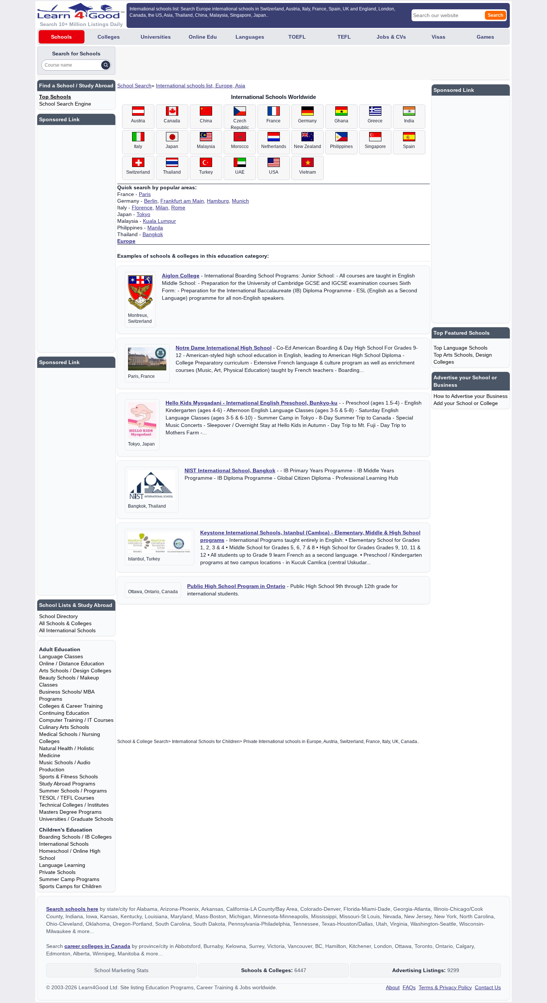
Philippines (341, 146)
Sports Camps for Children (70, 886)
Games (485, 37)
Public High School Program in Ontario (236, 586)
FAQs (409, 987)
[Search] (105, 65)
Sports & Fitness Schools (68, 776)
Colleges (108, 37)
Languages (250, 37)
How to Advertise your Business (471, 396)
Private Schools (57, 872)
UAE (239, 172)
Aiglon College (180, 276)
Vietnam (307, 172)
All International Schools (67, 630)
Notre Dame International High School (224, 348)
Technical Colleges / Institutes (74, 805)
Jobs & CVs (391, 37)
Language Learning (62, 865)
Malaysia (206, 146)
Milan (162, 207)
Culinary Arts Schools (64, 727)
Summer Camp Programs (69, 879)
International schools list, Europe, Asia (200, 86)
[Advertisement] (252, 63)
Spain (409, 146)
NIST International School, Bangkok (230, 470)
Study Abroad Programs (67, 784)
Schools (61, 37)
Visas (438, 37)
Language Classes (61, 656)
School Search (134, 86)
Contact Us (488, 987)
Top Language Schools (460, 348)
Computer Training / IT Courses (76, 720)
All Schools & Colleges (65, 623)
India (409, 120)
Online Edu (203, 37)
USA (273, 172)
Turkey (206, 172)
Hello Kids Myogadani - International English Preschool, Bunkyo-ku (252, 403)
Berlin (150, 201)
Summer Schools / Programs (73, 791)
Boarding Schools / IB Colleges (75, 837)
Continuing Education (64, 713)
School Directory (58, 616)
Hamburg (218, 201)
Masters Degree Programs (70, 812)
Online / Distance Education (71, 663)
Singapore (375, 146)
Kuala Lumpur (159, 221)
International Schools (64, 844)
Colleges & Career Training (71, 706)
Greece (375, 120)
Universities (156, 37)
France (273, 120)
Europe (126, 241)
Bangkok (153, 234)
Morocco (240, 146)
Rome (178, 207)
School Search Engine (65, 104)
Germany (307, 120)
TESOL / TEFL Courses (66, 798)
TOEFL (297, 37)
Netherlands (273, 146)
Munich (240, 201)
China (206, 120)
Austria (138, 120)
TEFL (344, 37)
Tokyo (143, 214)
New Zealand (307, 146)
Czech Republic (240, 123)
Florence (142, 207)
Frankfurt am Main (182, 201)
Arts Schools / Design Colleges (75, 671)
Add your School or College (466, 403)
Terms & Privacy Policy (445, 987)
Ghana (341, 120)
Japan (172, 146)
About (393, 987)
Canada (172, 120)
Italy (138, 146)
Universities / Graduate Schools (76, 819)
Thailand (172, 172)
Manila (155, 228)
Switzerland (138, 172)
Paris (145, 194)
